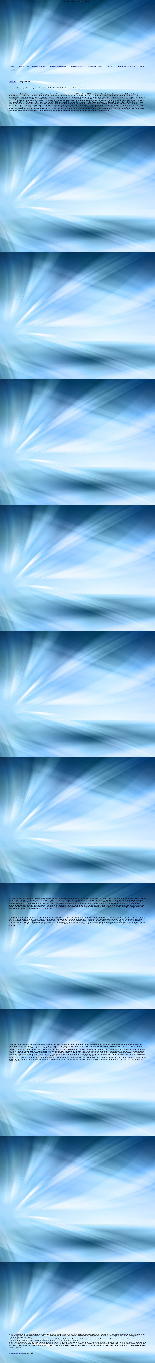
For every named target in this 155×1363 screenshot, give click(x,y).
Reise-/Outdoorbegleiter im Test (127, 66)
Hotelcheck (110, 66)
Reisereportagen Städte (77, 66)
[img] (77, 31)
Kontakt (12, 70)
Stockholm (12, 82)
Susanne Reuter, (16, 1353)
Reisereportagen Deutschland (58, 66)
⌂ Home (12, 66)
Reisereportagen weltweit (95, 66)
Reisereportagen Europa (38, 66)
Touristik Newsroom (23, 66)
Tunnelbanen (26, 1057)
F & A (142, 66)
